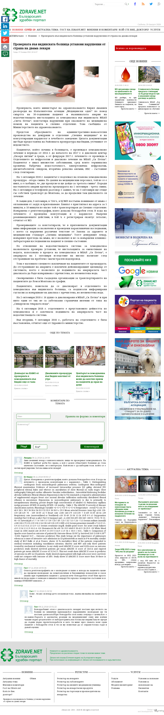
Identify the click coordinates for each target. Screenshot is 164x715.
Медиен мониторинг (122, 685)
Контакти (143, 691)
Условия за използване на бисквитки (145, 684)
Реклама (115, 688)
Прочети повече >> (128, 109)
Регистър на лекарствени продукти (75, 688)
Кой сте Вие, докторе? (134, 29)
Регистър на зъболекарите (70, 681)
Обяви (33, 678)
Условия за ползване (148, 678)
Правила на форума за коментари (85, 416)
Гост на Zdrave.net (12, 688)
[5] (5, 56)
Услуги (155, 29)
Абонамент (117, 681)
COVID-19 (30, 29)
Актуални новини (11, 678)
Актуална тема (47, 29)
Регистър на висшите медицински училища (79, 685)
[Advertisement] (139, 445)
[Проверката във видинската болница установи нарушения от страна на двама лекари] (23, 15)
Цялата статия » (21, 388)
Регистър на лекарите (68, 678)
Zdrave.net (66, 710)
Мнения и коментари (102, 29)
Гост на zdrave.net (73, 29)
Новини (17, 29)
